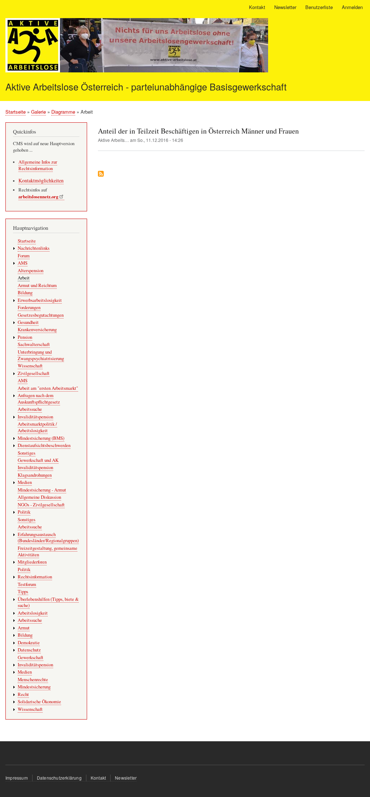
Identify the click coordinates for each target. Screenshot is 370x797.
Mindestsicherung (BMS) (41, 438)
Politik (24, 512)
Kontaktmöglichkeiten (41, 180)
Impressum (16, 778)
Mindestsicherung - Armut (42, 490)
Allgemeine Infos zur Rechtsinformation (37, 165)
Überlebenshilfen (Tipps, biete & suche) (48, 602)
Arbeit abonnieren (101, 174)
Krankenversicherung (37, 329)
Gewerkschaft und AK (38, 460)
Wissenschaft (30, 366)
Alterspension (30, 270)
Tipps (23, 592)
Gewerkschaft (30, 657)
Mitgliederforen (32, 562)
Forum (24, 256)
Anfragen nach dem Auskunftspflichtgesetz (39, 398)
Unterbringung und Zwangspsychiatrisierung (41, 355)
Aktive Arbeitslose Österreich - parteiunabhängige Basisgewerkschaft (146, 86)
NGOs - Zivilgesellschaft (41, 505)
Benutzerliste (319, 7)
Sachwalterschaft (34, 344)
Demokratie (29, 643)
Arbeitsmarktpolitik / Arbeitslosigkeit (37, 427)
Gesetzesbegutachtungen (41, 315)
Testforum (27, 584)
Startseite (15, 111)
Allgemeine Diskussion (39, 497)
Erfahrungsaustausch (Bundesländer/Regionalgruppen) (48, 537)
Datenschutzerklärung (59, 778)
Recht (23, 694)
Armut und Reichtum (37, 285)
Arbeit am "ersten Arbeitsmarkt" (48, 388)
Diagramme (63, 111)
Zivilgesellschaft (34, 373)
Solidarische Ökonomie (39, 702)
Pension (25, 337)
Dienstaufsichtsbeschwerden (44, 445)
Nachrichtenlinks (34, 248)
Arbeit (24, 278)
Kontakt (257, 7)
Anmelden (352, 7)
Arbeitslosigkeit (33, 613)
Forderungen (29, 307)
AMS (22, 263)
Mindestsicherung (34, 687)
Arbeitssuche (30, 409)
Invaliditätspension (35, 417)
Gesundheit (28, 322)
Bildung (25, 293)
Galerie (38, 111)
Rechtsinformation (35, 577)
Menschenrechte (33, 679)
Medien (25, 482)
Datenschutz (29, 650)
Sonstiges (26, 453)
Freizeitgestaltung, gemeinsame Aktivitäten (47, 551)
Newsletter (285, 7)
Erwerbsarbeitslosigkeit (40, 300)
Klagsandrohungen (35, 475)
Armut (24, 628)
